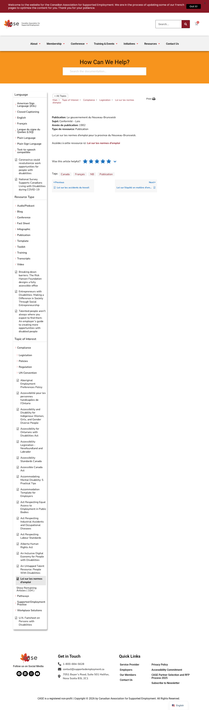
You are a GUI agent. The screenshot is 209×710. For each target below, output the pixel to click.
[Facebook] (19, 673)
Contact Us (172, 43)
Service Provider (129, 664)
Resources (150, 43)
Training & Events (104, 43)
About (33, 43)
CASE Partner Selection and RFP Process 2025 (171, 676)
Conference (78, 43)
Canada (65, 174)
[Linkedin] (25, 673)
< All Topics (60, 95)
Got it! (194, 6)
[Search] (186, 24)
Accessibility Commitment (167, 669)
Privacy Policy (160, 664)
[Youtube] (37, 673)
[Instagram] (31, 673)
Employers (126, 669)
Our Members (128, 674)
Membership (54, 43)
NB (92, 174)
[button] (35, 44)
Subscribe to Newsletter (166, 683)
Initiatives (129, 43)
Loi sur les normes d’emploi (103, 143)
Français (80, 174)
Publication (106, 174)
